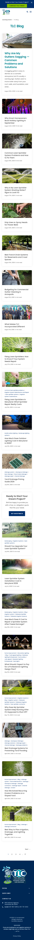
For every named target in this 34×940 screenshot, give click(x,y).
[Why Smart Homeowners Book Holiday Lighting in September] (17, 114)
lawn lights (16, 661)
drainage (7, 741)
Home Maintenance (16, 781)
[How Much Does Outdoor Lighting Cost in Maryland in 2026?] (17, 432)
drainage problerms (21, 745)
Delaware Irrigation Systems (19, 616)
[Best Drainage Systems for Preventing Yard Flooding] (17, 740)
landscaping (8, 541)
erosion (13, 788)
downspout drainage (22, 472)
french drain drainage (20, 474)
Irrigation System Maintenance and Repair (17, 392)
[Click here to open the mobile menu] (30, 12)
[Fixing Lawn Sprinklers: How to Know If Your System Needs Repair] (17, 352)
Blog (26, 612)
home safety (22, 657)
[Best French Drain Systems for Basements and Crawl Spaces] (17, 251)
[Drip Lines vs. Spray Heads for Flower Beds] (17, 217)
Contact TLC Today (17, 6)
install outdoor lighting (11, 433)
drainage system (10, 472)
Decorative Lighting (23, 653)
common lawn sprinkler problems (14, 390)
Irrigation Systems (18, 541)
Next (27, 849)
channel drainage (20, 476)
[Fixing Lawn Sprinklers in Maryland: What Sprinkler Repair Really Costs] (17, 391)
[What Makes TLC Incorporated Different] (17, 319)
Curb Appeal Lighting (15, 655)
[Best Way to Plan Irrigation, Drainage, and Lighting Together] (17, 823)
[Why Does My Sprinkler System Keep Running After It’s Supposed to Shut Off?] (17, 699)
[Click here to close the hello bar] (31, 2)
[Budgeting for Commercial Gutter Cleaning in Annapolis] (17, 285)
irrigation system (10, 614)
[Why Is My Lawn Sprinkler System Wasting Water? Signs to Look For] (17, 184)
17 (25, 854)
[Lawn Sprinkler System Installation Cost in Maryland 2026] (17, 574)
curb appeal (8, 659)
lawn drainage (9, 474)
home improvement (11, 653)
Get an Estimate (17, 514)
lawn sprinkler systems (12, 394)
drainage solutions (10, 743)
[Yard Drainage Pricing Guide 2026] (17, 471)
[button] (27, 12)
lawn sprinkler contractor (18, 704)
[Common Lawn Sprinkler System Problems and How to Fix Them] (17, 149)
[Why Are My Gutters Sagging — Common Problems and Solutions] (17, 64)
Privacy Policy (17, 936)
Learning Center (7, 20)
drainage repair (9, 476)
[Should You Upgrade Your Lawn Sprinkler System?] (17, 539)
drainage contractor (10, 826)
